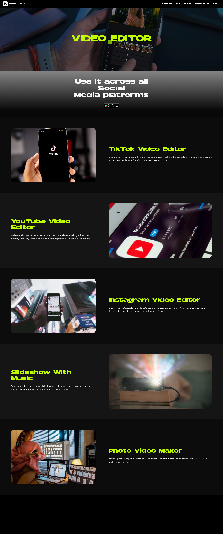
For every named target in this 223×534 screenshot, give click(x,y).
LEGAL (216, 4)
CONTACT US (202, 4)
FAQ (178, 4)
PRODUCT (167, 4)
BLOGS (187, 4)
